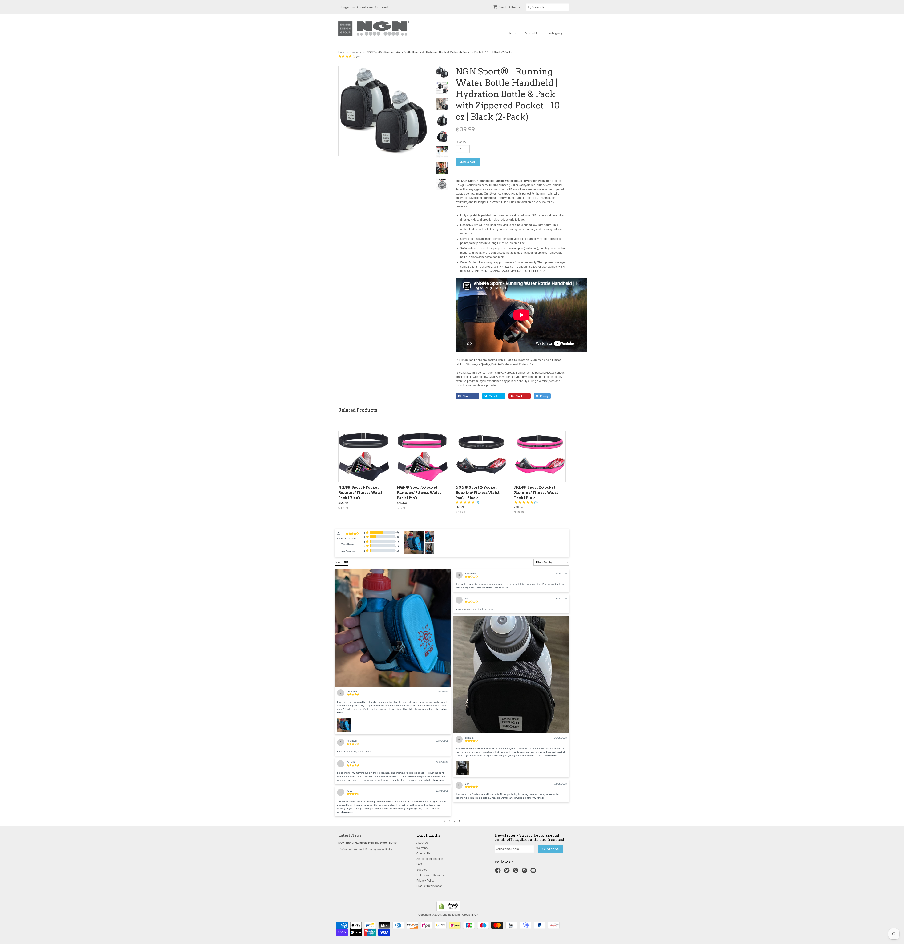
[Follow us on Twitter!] (507, 872)
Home (512, 33)
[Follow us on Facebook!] (498, 872)
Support (421, 869)
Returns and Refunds (430, 875)
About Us (532, 33)
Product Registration (429, 886)
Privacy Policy (425, 880)
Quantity (461, 142)
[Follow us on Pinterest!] (516, 872)
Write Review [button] (348, 544)
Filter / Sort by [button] (544, 562)
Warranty (422, 848)
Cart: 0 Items (509, 7)
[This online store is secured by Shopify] (448, 910)
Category (555, 33)
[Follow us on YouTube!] (533, 872)
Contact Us (423, 853)
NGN (475, 914)
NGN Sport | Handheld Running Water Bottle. (367, 842)
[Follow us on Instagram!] (525, 872)
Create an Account (373, 7)
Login (346, 7)
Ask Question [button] (348, 551)
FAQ (419, 864)
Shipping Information (429, 859)
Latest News (350, 835)
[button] (393, 628)
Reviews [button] (341, 562)
